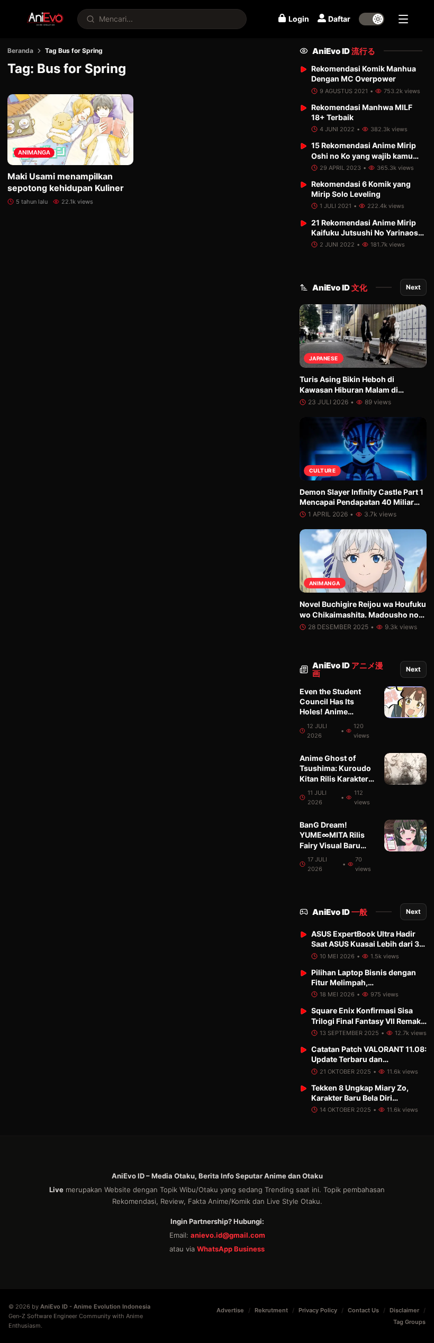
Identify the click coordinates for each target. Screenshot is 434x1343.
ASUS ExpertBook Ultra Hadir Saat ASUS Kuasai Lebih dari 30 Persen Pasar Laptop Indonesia (367, 944)
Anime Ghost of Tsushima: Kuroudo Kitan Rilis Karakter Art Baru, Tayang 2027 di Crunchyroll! (337, 778)
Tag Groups (409, 1322)
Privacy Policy (318, 1310)
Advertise (230, 1310)
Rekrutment (271, 1310)
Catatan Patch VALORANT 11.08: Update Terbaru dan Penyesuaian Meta (369, 1059)
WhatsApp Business (231, 1249)
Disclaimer (404, 1310)
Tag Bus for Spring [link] (74, 51)
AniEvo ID (343, 51)
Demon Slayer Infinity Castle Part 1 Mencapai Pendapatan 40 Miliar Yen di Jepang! (361, 502)
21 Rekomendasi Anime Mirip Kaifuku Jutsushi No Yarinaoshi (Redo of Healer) (368, 233)
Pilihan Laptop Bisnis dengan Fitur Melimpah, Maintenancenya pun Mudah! (364, 982)
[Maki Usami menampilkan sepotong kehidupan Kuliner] (70, 129)
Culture (322, 470)
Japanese (323, 358)
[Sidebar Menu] (403, 19)
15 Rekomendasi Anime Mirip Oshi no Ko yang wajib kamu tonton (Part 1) (363, 155)
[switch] (371, 19)
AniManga (34, 152)
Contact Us (363, 1310)
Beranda (20, 51)
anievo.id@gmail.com (228, 1235)
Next (413, 287)
